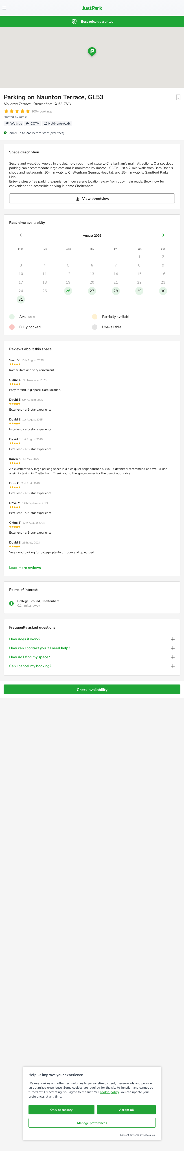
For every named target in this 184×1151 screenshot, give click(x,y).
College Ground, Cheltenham (38, 601)
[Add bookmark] (178, 97)
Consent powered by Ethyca (135, 1135)
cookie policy (109, 1092)
